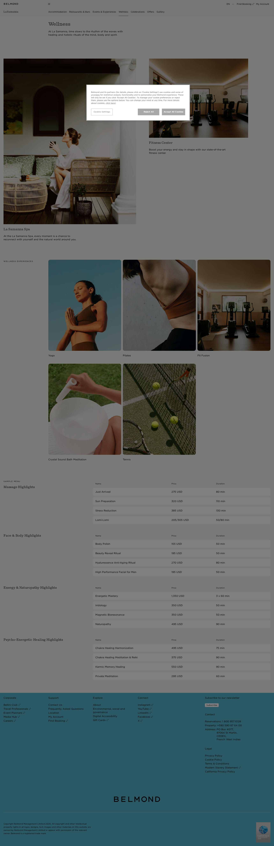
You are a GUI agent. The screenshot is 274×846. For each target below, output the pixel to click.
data (97, 95)
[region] (138, 103)
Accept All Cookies (173, 112)
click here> (111, 103)
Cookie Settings (102, 112)
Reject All (149, 112)
